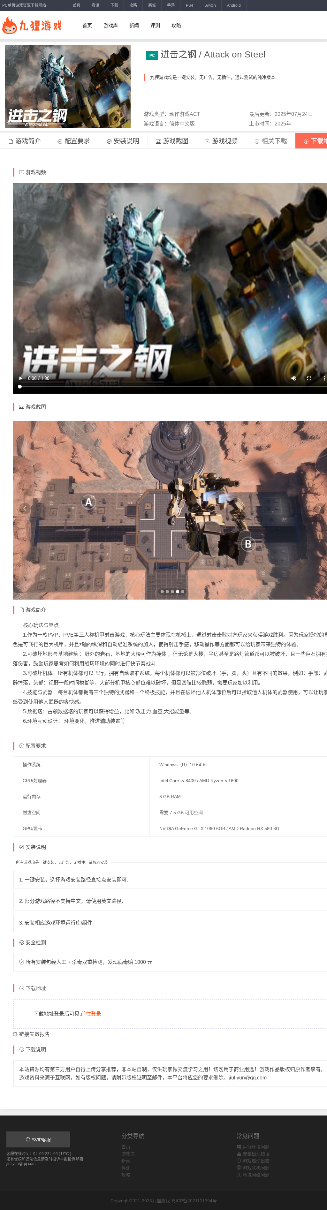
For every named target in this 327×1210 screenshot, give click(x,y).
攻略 (133, 5)
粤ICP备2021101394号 (194, 1200)
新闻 (134, 25)
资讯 (95, 5)
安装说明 (125, 141)
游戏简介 (27, 141)
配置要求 (76, 141)
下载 (114, 5)
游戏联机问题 (255, 1167)
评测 (155, 25)
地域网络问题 (255, 1174)
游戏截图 (174, 141)
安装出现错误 (255, 1153)
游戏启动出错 (255, 1160)
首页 (76, 5)
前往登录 (91, 1014)
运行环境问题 (255, 1146)
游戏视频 (224, 141)
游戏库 (110, 25)
